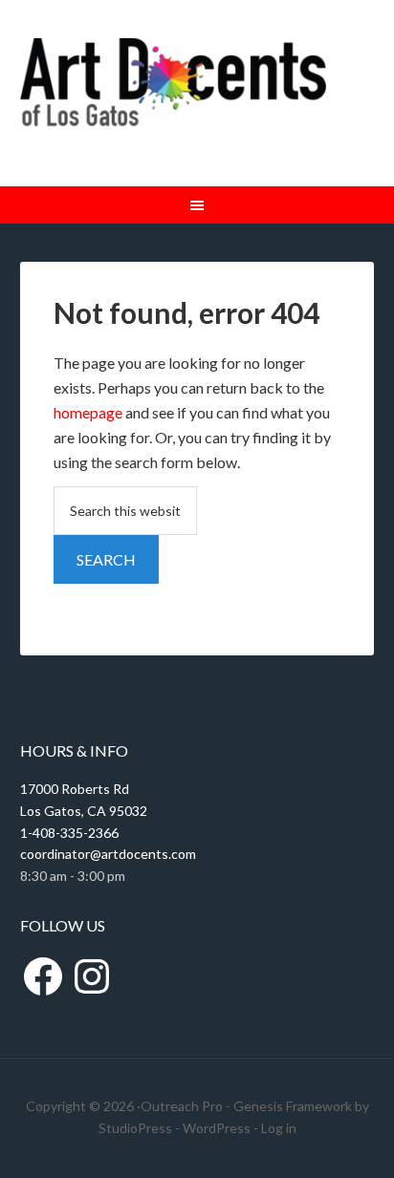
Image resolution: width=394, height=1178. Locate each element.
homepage (88, 412)
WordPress (217, 1128)
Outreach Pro (182, 1106)
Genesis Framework (292, 1106)
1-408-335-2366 (69, 833)
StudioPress (135, 1128)
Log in (278, 1128)
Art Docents (173, 93)
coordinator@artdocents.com (108, 854)
